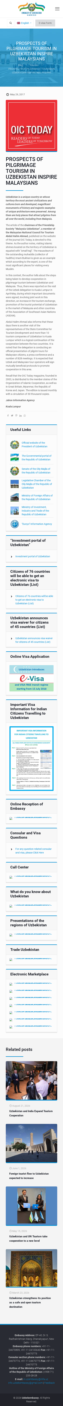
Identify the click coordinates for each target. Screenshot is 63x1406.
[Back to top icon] (58, 1401)
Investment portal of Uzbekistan (32, 556)
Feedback (49, 1382)
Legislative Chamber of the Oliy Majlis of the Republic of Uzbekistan (37, 484)
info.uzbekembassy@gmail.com (25, 1382)
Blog (20, 65)
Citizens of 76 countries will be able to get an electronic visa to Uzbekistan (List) (34, 600)
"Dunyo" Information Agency (37, 524)
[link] (31, 678)
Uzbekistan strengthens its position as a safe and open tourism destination (30, 1302)
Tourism (34, 65)
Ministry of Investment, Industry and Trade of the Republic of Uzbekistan (35, 511)
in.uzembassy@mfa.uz (35, 1379)
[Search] (10, 23)
